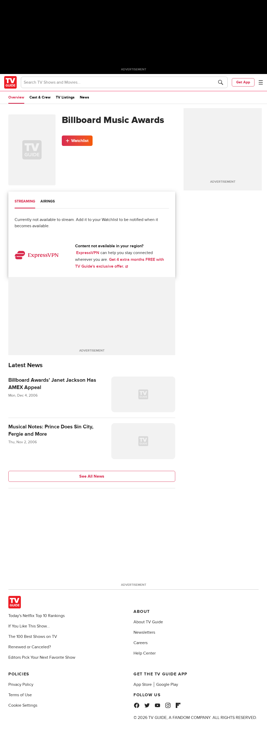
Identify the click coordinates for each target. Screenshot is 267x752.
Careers (141, 642)
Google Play (167, 684)
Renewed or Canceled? (29, 647)
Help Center (145, 653)
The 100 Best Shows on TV (32, 636)
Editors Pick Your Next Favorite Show (41, 657)
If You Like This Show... (29, 626)
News (84, 97)
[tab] (25, 202)
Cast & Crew (40, 97)
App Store (143, 684)
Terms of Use (20, 695)
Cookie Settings (22, 705)
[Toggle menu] (261, 82)
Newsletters (144, 632)
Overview (16, 97)
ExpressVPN (87, 252)
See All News (91, 476)
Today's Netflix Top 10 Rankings (36, 615)
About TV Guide (148, 622)
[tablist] (92, 202)
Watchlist (79, 140)
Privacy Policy (20, 684)
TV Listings (65, 97)
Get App (243, 82)
